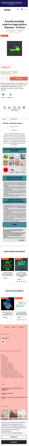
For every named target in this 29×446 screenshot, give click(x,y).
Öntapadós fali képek (7, 393)
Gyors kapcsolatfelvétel (7, 367)
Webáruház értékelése (7, 365)
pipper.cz (14, 327)
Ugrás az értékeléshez (14, 32)
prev (2, 262)
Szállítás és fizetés (6, 363)
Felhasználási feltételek (7, 369)
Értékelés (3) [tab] (13, 119)
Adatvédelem (4, 359)
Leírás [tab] (4, 119)
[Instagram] (3, 341)
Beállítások (13, 437)
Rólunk (3, 355)
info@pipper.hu (5, 338)
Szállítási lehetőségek (6, 74)
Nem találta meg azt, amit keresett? (10, 373)
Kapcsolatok (4, 357)
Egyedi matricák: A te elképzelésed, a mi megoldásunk (12, 389)
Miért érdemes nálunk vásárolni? (9, 371)
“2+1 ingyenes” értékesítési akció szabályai (12, 377)
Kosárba (20, 78)
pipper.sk (7, 327)
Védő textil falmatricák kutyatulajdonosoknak (14, 397)
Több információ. (18, 433)
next (27, 262)
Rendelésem (4, 361)
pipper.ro (21, 327)
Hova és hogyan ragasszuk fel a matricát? (11, 375)
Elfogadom (14, 442)
